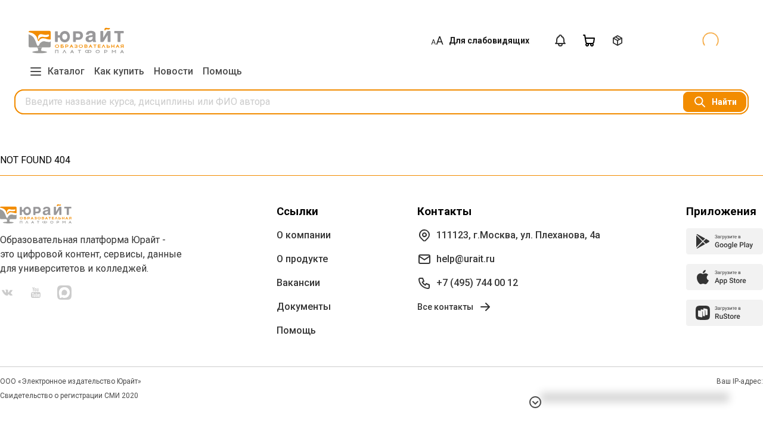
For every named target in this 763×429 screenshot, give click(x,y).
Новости (173, 71)
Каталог (66, 71)
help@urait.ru (465, 259)
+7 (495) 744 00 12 (477, 282)
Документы (304, 306)
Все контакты (445, 307)
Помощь (222, 71)
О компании (304, 235)
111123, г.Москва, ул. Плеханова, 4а (518, 235)
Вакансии (298, 282)
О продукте (302, 259)
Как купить (119, 71)
